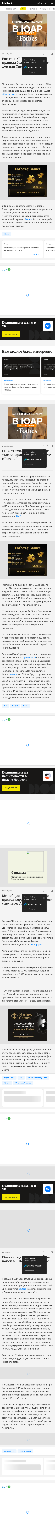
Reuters (28, 219)
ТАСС (18, 516)
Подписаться (11, 334)
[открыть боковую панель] (46, 3)
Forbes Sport (8, 380)
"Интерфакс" (36, 953)
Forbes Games (15, 8)
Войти (39, 3)
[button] (52, 3)
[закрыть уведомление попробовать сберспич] (44, 61)
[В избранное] (52, 54)
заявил (13, 674)
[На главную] (7, 3)
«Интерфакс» (8, 94)
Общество (47, 380)
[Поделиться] (48, 54)
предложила (29, 657)
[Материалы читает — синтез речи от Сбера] (44, 54)
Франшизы (45, 8)
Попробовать (29, 72)
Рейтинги (33, 8)
